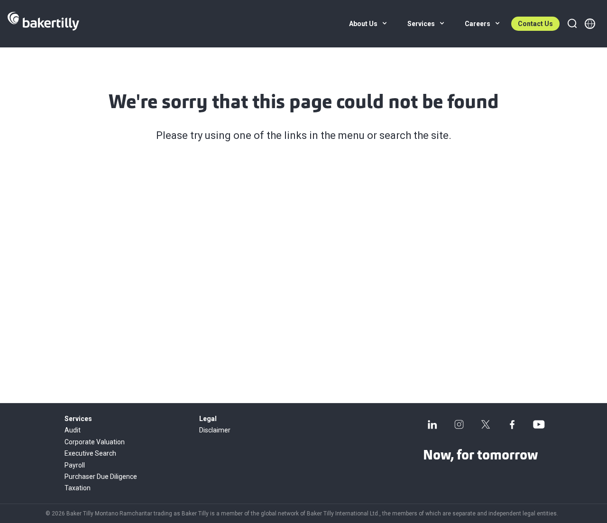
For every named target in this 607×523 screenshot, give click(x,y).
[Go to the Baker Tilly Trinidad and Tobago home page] (43, 23)
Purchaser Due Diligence (100, 476)
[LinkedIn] (432, 424)
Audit (72, 430)
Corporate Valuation (94, 442)
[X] (485, 424)
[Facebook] (512, 424)
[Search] (571, 23)
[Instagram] (459, 424)
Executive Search (90, 453)
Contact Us (535, 24)
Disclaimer (214, 430)
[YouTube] (538, 424)
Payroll (74, 465)
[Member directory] (590, 23)
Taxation (77, 488)
